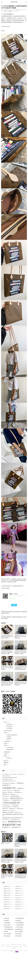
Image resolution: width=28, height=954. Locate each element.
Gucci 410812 (13, 774)
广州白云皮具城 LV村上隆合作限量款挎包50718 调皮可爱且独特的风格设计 (21, 668)
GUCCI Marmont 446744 (9, 781)
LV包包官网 (6, 785)
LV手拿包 (8, 758)
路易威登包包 (14, 821)
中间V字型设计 (18, 792)
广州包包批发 (6, 800)
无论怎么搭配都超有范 (7, 806)
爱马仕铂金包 (18, 933)
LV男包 (5, 745)
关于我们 (2, 946)
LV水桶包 (8, 737)
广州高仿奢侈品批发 (8, 929)
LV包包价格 (6, 918)
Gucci (5, 722)
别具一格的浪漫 (5, 796)
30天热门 (4, 944)
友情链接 (7, 946)
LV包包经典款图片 (19, 922)
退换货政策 (14, 948)
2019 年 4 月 (7, 902)
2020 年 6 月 (18, 886)
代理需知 (24, 944)
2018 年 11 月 (7, 904)
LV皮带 (5, 754)
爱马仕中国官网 (19, 931)
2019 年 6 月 (7, 899)
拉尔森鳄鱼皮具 (19, 929)
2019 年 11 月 (18, 893)
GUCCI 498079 (6, 775)
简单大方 (5, 810)
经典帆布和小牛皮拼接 (7, 812)
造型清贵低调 (16, 827)
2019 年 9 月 (18, 895)
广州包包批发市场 (16, 800)
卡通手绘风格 (5, 798)
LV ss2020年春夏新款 (6, 586)
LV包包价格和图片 (19, 918)
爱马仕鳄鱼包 (18, 936)
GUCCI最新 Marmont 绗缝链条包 (9, 783)
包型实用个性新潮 (5, 588)
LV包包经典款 (7, 922)
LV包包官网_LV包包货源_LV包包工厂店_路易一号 (14, 950)
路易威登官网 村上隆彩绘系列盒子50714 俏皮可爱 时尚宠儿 (7, 668)
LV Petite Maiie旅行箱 (11, 735)
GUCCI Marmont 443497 (7, 779)
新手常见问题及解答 (14, 946)
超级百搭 (4, 821)
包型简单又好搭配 (15, 796)
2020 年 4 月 (18, 888)
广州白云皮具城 (11, 802)
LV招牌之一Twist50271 (7, 790)
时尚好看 (16, 806)
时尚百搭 (5, 808)
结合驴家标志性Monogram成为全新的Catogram (12, 817)
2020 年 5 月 (7, 888)
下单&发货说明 (14, 944)
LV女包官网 (9, 11)
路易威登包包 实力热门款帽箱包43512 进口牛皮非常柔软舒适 (20, 636)
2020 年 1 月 (18, 891)
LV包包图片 (6, 920)
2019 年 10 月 (7, 895)
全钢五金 (5, 794)
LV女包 (5, 11)
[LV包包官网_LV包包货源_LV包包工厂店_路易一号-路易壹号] (14, 2)
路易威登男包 (6, 827)
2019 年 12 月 (7, 893)
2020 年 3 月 (7, 891)
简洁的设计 (13, 810)
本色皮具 (6, 931)
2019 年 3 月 (18, 902)
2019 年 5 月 (18, 899)
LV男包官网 (6, 752)
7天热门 (8, 944)
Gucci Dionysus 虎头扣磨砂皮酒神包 (9, 777)
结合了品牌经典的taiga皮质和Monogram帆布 (12, 814)
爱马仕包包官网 (7, 933)
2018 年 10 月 (18, 904)
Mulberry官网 (7, 925)
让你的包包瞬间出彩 (15, 819)
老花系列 (8, 739)
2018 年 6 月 (7, 908)
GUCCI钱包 (9, 728)
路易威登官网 (11, 824)
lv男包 (17, 790)
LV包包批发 (9, 788)
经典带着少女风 (18, 812)
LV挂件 (5, 743)
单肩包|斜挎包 (9, 749)
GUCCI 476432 (21, 774)
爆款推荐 (6, 762)
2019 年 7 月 (18, 897)
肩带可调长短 (6, 819)
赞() (14, 605)
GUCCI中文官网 (7, 730)
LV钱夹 (5, 756)
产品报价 (20, 944)
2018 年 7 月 (18, 906)
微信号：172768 (5, 843)
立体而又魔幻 (20, 808)
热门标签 (25, 946)
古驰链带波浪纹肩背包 (16, 798)
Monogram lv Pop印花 (7, 792)
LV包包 (20, 783)
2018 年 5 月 (18, 908)
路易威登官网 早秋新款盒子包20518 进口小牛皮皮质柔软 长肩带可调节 (7, 683)
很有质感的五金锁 (6, 805)
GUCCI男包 (9, 726)
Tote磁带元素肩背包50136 (17, 586)
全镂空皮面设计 (13, 794)
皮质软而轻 (12, 808)
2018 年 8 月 (7, 906)
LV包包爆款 (20, 788)
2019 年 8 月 (7, 897)
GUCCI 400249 (5, 774)
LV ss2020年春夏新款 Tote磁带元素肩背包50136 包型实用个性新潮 (13, 581)
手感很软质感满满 (15, 805)
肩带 (5, 764)
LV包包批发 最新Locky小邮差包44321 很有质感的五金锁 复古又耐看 (7, 652)
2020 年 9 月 (7, 886)
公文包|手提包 (9, 747)
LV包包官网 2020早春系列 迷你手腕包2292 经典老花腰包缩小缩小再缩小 (14, 612)
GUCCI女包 (9, 724)
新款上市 (6, 760)
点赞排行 (21, 946)
